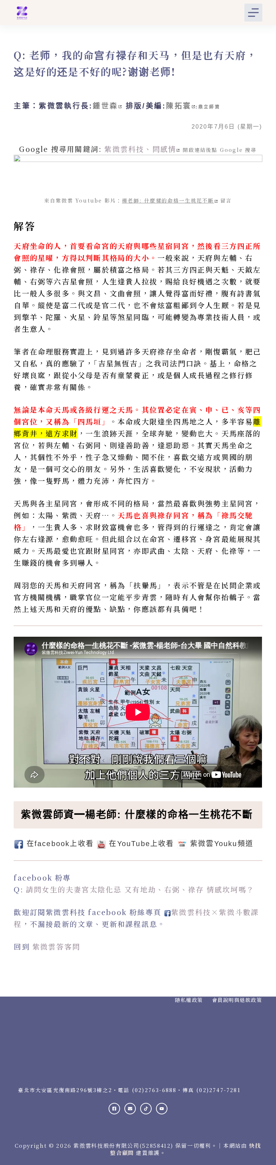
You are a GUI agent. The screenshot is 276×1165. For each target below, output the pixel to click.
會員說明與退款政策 (237, 1000)
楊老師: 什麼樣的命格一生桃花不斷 (168, 200)
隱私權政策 (189, 1000)
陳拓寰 (178, 106)
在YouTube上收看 (141, 844)
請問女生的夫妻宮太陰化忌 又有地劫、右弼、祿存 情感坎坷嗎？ (140, 889)
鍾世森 (105, 106)
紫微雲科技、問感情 (140, 149)
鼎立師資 (209, 107)
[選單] (253, 13)
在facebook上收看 (60, 844)
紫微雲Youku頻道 (221, 844)
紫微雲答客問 (56, 946)
